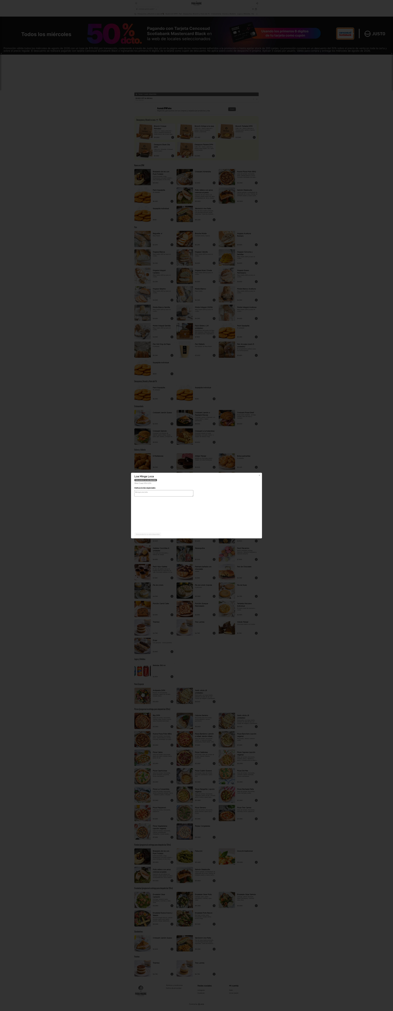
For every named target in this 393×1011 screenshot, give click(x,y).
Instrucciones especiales (144, 488)
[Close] (259, 475)
